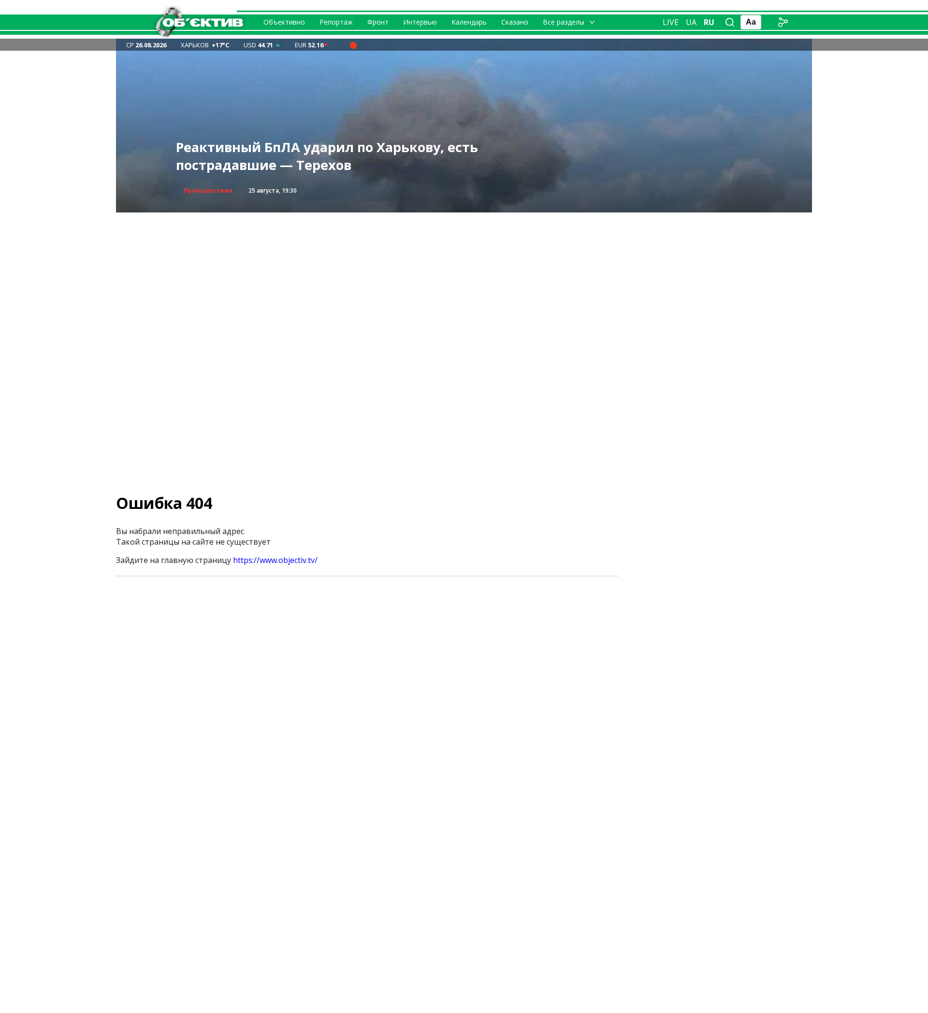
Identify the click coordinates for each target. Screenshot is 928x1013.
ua (691, 22)
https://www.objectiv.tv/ (275, 560)
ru (709, 22)
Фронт (378, 22)
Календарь (469, 22)
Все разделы (563, 22)
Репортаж (336, 22)
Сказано (514, 22)
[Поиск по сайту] (730, 22)
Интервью (420, 22)
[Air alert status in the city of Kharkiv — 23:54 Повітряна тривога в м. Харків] (353, 45)
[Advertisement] (464, 280)
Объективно (284, 22)
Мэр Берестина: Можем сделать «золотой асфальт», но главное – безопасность (319, 156)
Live (671, 22)
